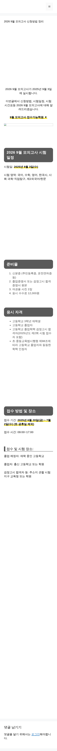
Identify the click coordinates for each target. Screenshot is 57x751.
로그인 (35, 734)
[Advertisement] (28, 57)
